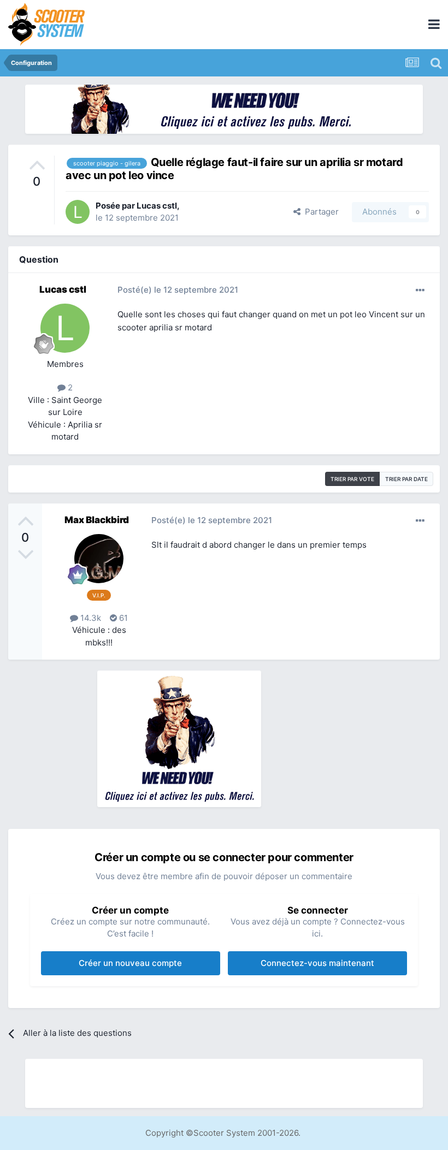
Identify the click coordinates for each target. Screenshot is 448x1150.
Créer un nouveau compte (130, 963)
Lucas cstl (157, 205)
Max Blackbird (96, 519)
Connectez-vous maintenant (317, 963)
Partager (319, 211)
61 (122, 618)
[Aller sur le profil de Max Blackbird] (98, 558)
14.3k (89, 618)
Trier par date (406, 479)
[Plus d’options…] (420, 290)
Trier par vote (352, 479)
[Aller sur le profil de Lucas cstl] (78, 212)
